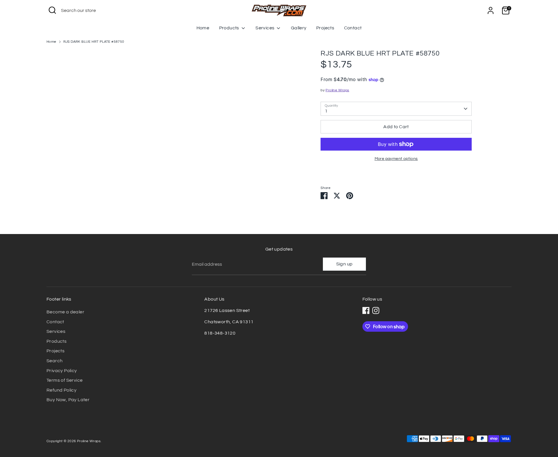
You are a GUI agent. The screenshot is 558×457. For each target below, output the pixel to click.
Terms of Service (64, 380)
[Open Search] (52, 10)
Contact (353, 28)
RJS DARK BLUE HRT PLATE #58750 (93, 42)
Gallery (299, 28)
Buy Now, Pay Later (68, 399)
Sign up (344, 264)
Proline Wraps (337, 90)
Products (229, 28)
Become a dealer (65, 312)
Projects (325, 28)
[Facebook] (365, 310)
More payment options (396, 159)
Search (54, 360)
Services (265, 28)
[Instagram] (375, 310)
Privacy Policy (61, 370)
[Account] (490, 10)
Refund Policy (61, 390)
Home (203, 28)
